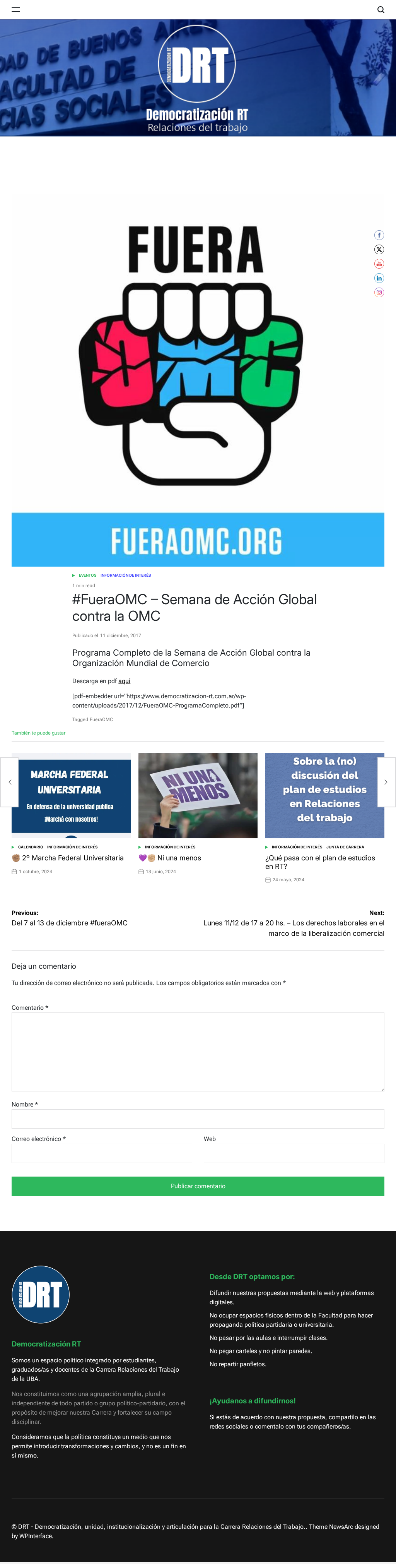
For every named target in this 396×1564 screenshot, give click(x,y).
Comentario (30, 1007)
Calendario (30, 847)
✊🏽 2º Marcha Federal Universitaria (68, 858)
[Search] (380, 9)
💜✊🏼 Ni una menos (169, 858)
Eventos (88, 575)
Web (210, 1139)
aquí (124, 681)
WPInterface (35, 1536)
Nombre (25, 1104)
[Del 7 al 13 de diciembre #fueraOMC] (9, 782)
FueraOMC (101, 719)
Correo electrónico (39, 1139)
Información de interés (126, 575)
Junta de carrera (345, 847)
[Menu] (16, 9)
